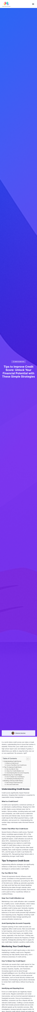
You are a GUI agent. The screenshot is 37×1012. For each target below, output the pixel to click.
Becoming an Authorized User (15, 782)
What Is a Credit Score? (12, 763)
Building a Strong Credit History (13, 780)
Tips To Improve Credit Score (13, 767)
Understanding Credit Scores (12, 761)
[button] (33, 4)
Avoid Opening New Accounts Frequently (18, 772)
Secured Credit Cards (12, 784)
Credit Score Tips (19, 361)
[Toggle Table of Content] (27, 758)
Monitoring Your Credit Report (13, 775)
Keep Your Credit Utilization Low (15, 771)
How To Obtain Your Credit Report (15, 776)
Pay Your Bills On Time (12, 769)
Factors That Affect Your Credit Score (17, 765)
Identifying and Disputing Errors (15, 778)
